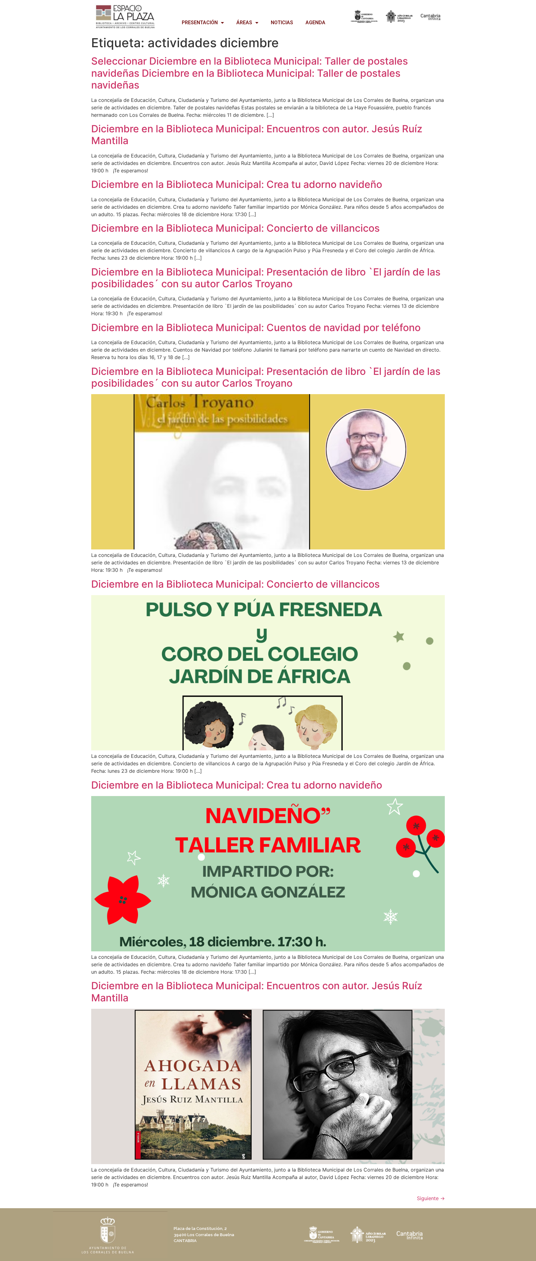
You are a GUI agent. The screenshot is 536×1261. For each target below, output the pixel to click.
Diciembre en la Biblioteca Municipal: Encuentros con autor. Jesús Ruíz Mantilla (256, 135)
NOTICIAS (282, 22)
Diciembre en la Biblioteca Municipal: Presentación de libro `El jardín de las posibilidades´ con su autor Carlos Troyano (265, 278)
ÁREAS (244, 22)
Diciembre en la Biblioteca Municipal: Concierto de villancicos (235, 228)
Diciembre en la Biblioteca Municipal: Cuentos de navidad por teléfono (256, 327)
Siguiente (431, 1198)
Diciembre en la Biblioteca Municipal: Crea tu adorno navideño (236, 184)
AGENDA (315, 22)
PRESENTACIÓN (200, 22)
